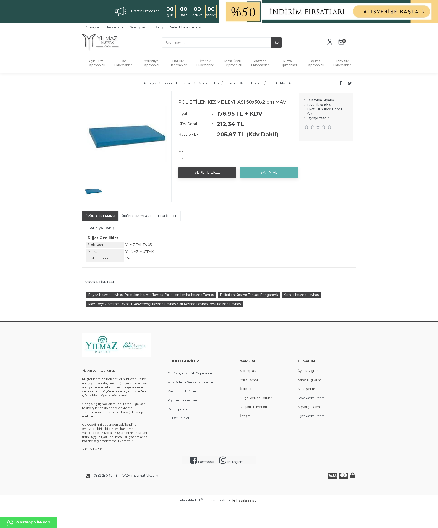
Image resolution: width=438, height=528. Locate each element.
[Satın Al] (269, 172)
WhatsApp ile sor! (32, 522)
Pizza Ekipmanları (287, 63)
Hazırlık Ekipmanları (178, 63)
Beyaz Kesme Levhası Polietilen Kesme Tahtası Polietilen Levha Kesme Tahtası (151, 295)
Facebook (205, 462)
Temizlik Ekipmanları (342, 63)
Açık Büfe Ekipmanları (96, 63)
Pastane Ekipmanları (260, 63)
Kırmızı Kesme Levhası (301, 295)
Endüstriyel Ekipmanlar (150, 63)
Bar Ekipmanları (123, 63)
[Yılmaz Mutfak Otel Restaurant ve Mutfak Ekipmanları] (102, 50)
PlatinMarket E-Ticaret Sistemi (205, 500)
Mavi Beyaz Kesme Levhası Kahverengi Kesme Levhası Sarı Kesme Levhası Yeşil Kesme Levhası (164, 304)
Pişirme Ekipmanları (182, 400)
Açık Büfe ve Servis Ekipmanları (191, 382)
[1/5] (307, 127)
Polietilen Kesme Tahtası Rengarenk (249, 295)
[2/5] (309, 127)
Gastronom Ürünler (182, 391)
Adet (182, 151)
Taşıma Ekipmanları (315, 63)
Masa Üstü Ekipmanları (233, 63)
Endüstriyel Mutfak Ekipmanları (190, 373)
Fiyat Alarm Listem (311, 416)
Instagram (235, 462)
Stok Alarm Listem (311, 398)
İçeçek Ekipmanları (205, 63)
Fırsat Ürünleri (180, 418)
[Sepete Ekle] (207, 172)
